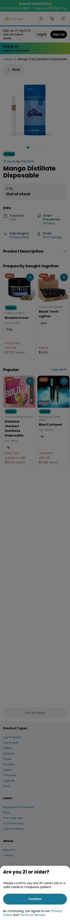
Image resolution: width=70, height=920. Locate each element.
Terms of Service (32, 915)
